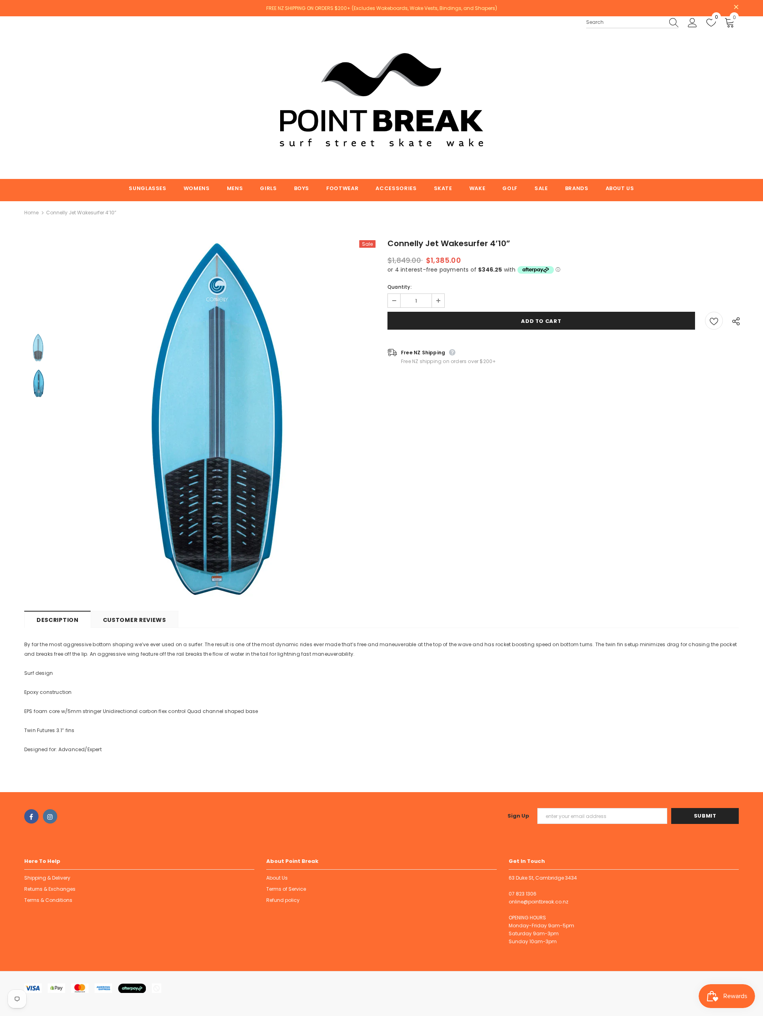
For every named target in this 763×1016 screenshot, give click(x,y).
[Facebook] (31, 816)
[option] (218, 419)
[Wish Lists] (714, 321)
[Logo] (381, 97)
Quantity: (399, 287)
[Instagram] (50, 816)
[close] (736, 8)
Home (31, 212)
